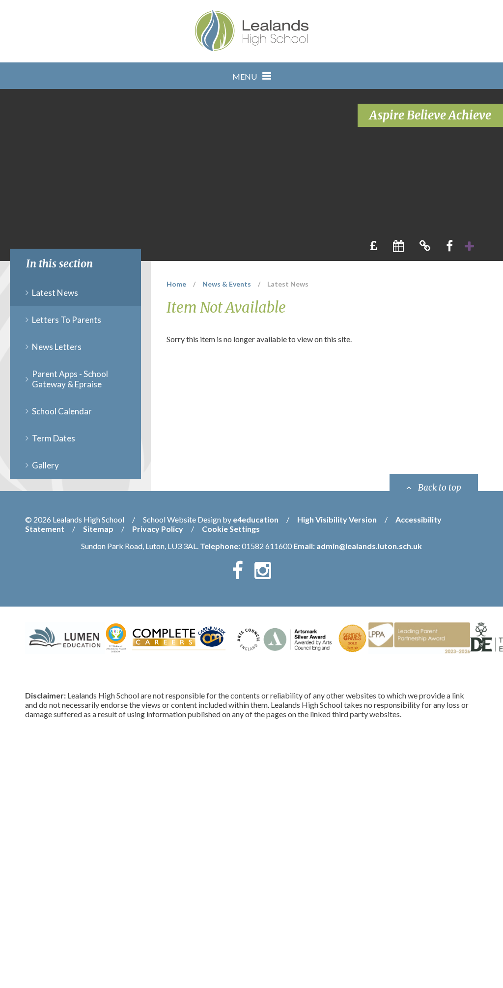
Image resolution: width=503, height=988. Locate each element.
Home (176, 284)
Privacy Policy (157, 528)
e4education (256, 519)
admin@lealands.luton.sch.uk (369, 546)
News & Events (226, 284)
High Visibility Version (337, 519)
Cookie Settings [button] (231, 528)
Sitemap (98, 528)
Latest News (287, 284)
